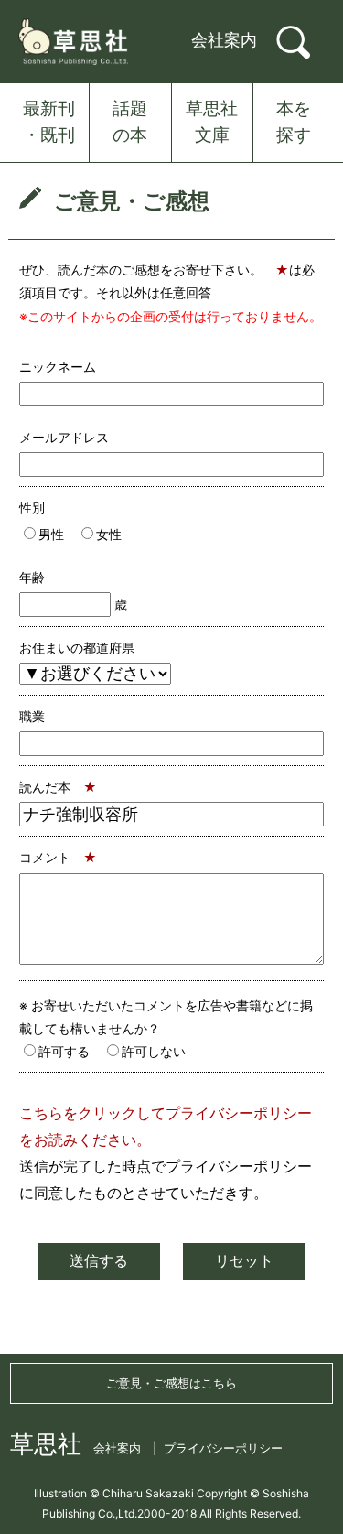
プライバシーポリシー (223, 1448)
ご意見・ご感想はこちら (171, 1383)
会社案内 (224, 39)
